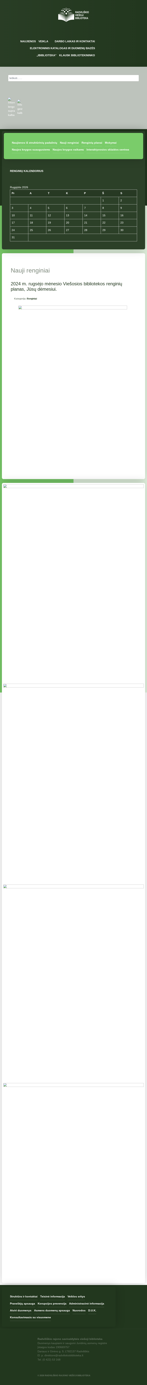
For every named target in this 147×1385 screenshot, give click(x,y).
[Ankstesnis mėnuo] (13, 183)
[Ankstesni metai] (11, 183)
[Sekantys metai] (15, 183)
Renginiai (32, 298)
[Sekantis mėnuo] (17, 183)
